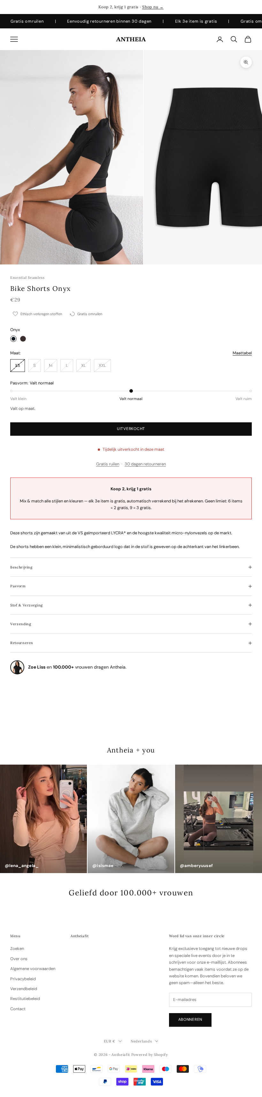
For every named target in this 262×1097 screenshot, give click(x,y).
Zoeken (17, 948)
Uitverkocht (131, 428)
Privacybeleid (23, 979)
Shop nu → (152, 6)
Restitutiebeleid (25, 998)
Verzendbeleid (23, 988)
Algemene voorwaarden (32, 968)
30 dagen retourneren (145, 464)
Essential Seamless (27, 277)
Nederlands (141, 1041)
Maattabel (242, 353)
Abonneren (190, 1019)
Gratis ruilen (107, 464)
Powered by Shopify (149, 1054)
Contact (18, 1009)
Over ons (18, 958)
